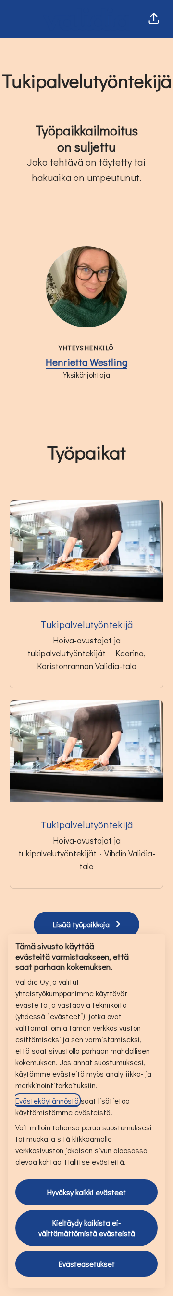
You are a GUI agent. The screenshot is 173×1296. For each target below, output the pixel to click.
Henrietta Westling (86, 362)
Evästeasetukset (87, 1264)
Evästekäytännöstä (47, 1100)
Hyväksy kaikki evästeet (86, 1192)
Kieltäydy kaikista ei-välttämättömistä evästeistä (86, 1227)
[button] (153, 19)
